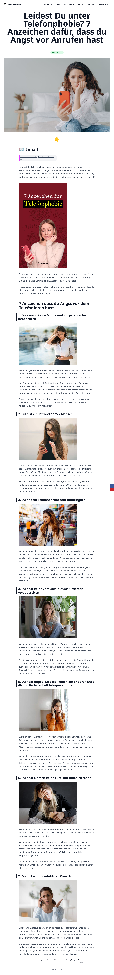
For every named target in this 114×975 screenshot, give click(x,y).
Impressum (81, 960)
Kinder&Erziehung (68, 4)
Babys (58, 4)
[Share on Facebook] (112, 486)
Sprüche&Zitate (45, 960)
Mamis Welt (80, 4)
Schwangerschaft (47, 4)
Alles (81, 963)
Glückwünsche (58, 960)
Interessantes (57, 52)
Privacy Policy (70, 960)
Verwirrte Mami (15, 4)
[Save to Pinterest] (112, 489)
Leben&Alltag (91, 4)
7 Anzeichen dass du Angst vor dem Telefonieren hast (37, 158)
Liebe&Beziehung (103, 4)
